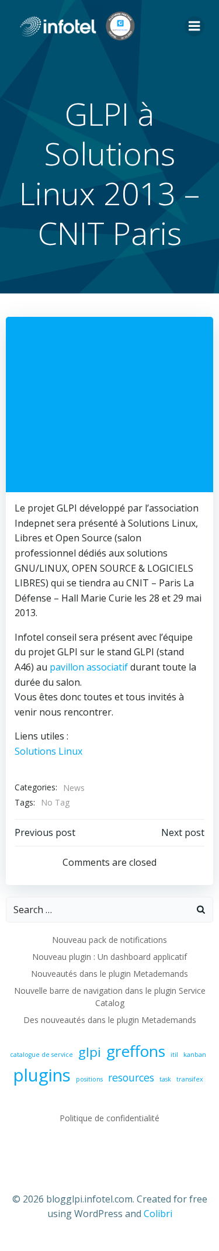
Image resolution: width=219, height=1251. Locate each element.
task (165, 1079)
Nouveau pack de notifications (109, 939)
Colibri (158, 1213)
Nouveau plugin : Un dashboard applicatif (109, 956)
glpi (89, 1052)
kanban (194, 1054)
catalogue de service (41, 1054)
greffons (135, 1051)
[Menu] (194, 26)
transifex (189, 1079)
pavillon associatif (87, 667)
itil (174, 1054)
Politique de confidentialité (109, 1118)
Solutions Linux (48, 751)
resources (131, 1077)
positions (89, 1079)
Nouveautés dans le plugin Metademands (109, 973)
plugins (42, 1075)
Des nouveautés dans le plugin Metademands (109, 1019)
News (74, 787)
